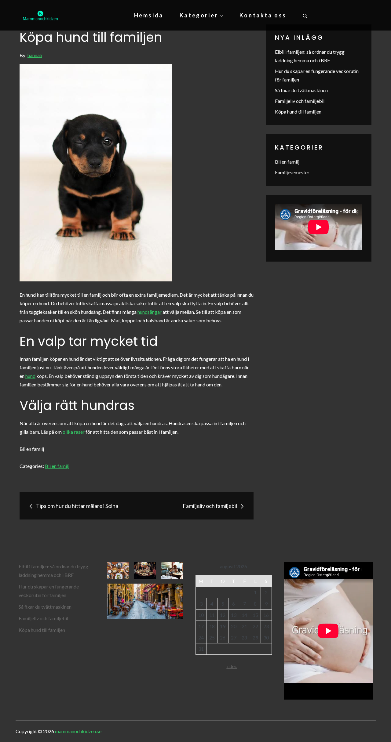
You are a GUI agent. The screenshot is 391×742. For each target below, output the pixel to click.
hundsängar (149, 312)
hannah (34, 55)
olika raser (74, 432)
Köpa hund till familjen (298, 111)
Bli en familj (57, 466)
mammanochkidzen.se (78, 731)
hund (30, 376)
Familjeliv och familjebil (299, 101)
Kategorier (199, 15)
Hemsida (148, 15)
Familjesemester (292, 172)
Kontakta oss (263, 15)
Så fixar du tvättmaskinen (301, 90)
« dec (231, 666)
